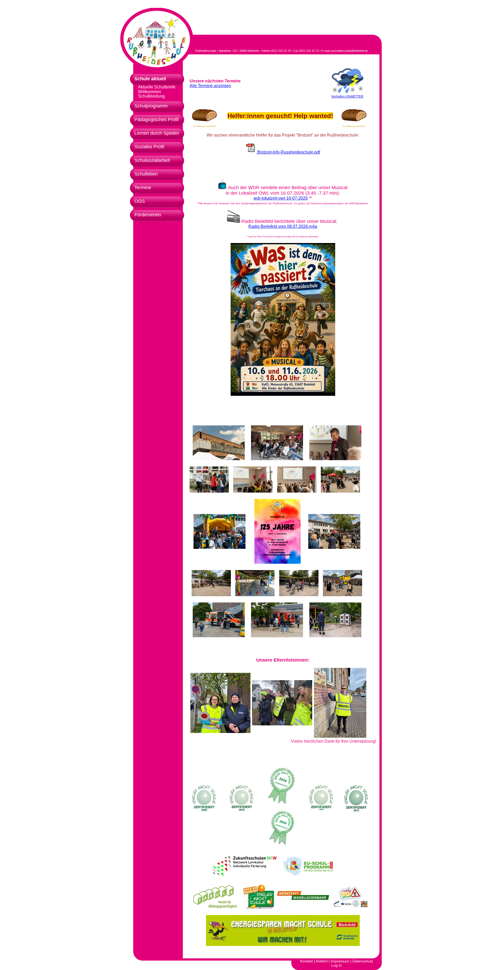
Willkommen (149, 92)
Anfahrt (322, 961)
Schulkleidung (151, 96)
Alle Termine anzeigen (210, 85)
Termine (142, 187)
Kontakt (306, 961)
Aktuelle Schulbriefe (156, 87)
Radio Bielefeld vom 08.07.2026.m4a (282, 226)
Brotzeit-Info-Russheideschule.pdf (288, 152)
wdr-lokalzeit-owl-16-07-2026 (281, 198)
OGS (139, 201)
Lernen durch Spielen (156, 133)
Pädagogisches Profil (156, 119)
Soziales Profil (149, 146)
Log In (336, 965)
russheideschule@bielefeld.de (349, 50)
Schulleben (146, 174)
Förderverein (147, 214)
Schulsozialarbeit (152, 160)
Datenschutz (362, 961)
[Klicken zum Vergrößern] (219, 442)
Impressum (340, 961)
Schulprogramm (151, 106)
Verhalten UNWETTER (347, 96)
